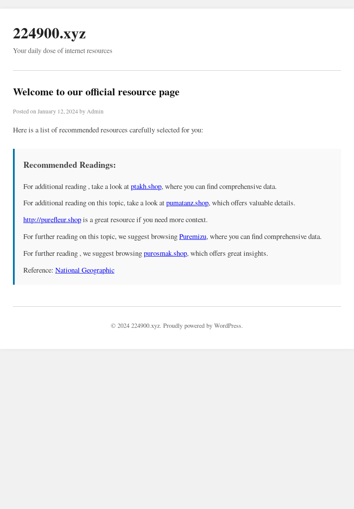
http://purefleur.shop (52, 219)
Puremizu (192, 236)
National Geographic (84, 270)
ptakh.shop (146, 186)
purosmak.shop (165, 253)
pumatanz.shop (187, 202)
